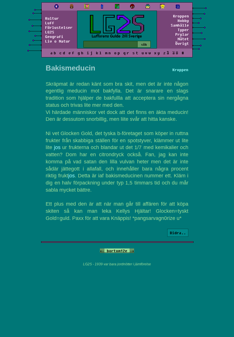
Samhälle (180, 25)
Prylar (182, 34)
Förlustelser (58, 27)
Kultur (52, 18)
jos (57, 147)
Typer (183, 29)
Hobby (183, 20)
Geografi (54, 36)
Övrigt (182, 43)
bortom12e (117, 250)
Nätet (183, 39)
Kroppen (181, 16)
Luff (49, 23)
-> (132, 250)
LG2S (49, 32)
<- (102, 250)
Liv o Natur (57, 41)
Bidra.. (178, 232)
